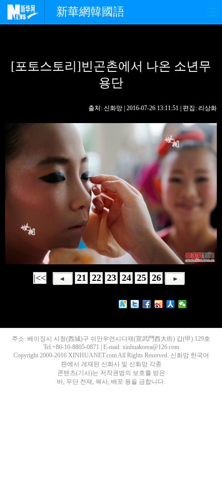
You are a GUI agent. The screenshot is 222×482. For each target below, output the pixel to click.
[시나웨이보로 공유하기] (158, 304)
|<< (40, 278)
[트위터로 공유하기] (135, 304)
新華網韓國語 (90, 11)
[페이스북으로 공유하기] (146, 304)
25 (141, 278)
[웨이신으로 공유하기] (182, 304)
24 (126, 278)
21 (81, 278)
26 (156, 278)
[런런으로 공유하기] (170, 304)
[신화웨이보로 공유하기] (123, 304)
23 (111, 278)
